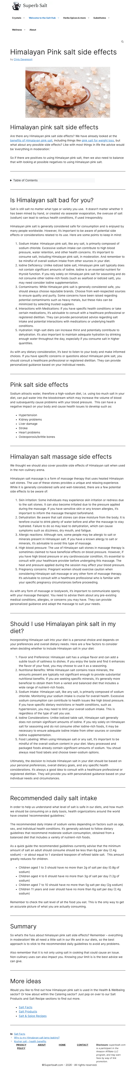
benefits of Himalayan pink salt (31, 140)
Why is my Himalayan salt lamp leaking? (36, 1037)
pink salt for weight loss (98, 140)
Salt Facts (25, 1007)
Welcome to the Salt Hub (42, 17)
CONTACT (82, 1044)
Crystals (16, 17)
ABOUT (42, 1044)
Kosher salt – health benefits (30, 1041)
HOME (62, 1044)
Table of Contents (25, 180)
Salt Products (28, 1011)
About (32, 29)
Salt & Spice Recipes (33, 1016)
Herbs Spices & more (74, 17)
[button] (122, 41)
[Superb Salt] (31, 6)
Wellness (17, 29)
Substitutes (99, 17)
